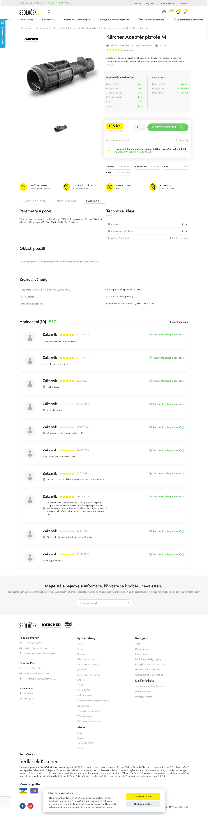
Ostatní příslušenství (110, 27)
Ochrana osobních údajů (88, 674)
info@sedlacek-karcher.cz (36, 648)
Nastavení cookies (143, 804)
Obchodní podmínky (87, 659)
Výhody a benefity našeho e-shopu (93, 700)
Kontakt (185, 3)
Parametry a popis (34, 200)
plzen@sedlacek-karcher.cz (37, 673)
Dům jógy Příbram (143, 696)
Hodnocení (94, 200)
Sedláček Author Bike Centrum (149, 686)
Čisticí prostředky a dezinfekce (149, 674)
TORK (80, 685)
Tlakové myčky (58, 27)
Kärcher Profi (141, 654)
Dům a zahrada (41, 27)
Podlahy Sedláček (143, 691)
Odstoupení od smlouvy (88, 721)
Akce (137, 643)
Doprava (81, 654)
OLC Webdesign (181, 806)
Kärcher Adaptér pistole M (135, 27)
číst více (111, 65)
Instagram (28, 698)
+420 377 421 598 (56, 3)
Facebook (28, 693)
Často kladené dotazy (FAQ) (90, 710)
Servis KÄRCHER (168, 3)
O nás (80, 648)
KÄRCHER (82, 679)
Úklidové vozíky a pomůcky (147, 669)
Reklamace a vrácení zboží (89, 664)
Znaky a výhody (65, 200)
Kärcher (120, 767)
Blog (79, 643)
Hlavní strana (25, 27)
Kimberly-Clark (84, 690)
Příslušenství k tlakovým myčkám (83, 27)
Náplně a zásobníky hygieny (148, 659)
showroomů (93, 773)
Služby (138, 3)
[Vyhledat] (48, 12)
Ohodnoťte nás (84, 705)
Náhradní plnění (84, 695)
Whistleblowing (84, 716)
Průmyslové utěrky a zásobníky (149, 664)
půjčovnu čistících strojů (30, 773)
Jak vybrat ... (82, 669)
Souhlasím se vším (143, 796)
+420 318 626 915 (27, 3)
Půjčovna (150, 3)
